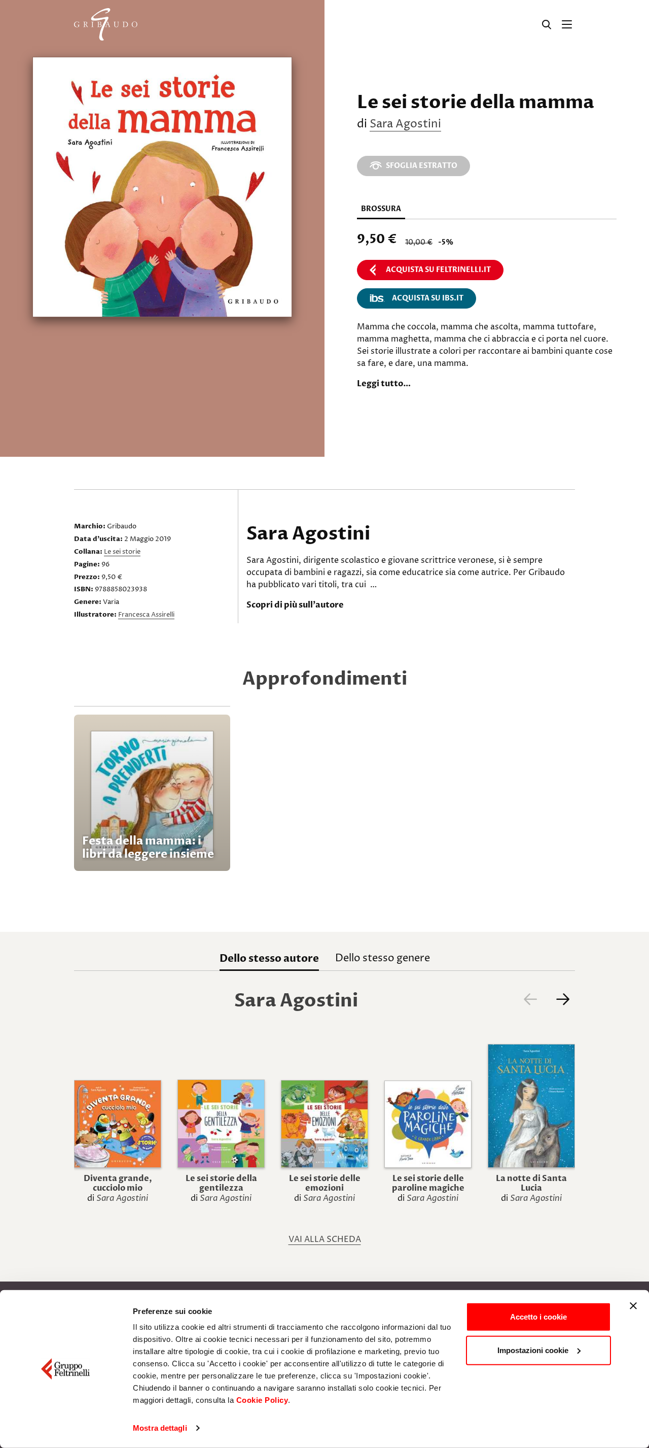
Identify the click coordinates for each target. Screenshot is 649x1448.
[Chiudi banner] (633, 1305)
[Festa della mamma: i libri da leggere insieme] (152, 793)
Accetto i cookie (538, 1316)
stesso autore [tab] (269, 958)
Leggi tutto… (384, 383)
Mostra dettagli (160, 1428)
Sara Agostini (405, 124)
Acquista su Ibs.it (427, 298)
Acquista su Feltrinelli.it (438, 270)
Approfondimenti (324, 678)
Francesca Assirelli (146, 614)
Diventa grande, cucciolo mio (118, 1183)
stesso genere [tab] (382, 958)
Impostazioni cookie (532, 1349)
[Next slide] (563, 999)
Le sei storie (122, 551)
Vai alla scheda (325, 1239)
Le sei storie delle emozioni (324, 1183)
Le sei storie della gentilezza (221, 1183)
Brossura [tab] (381, 209)
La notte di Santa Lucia (531, 1183)
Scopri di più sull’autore (295, 605)
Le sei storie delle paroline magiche (428, 1183)
